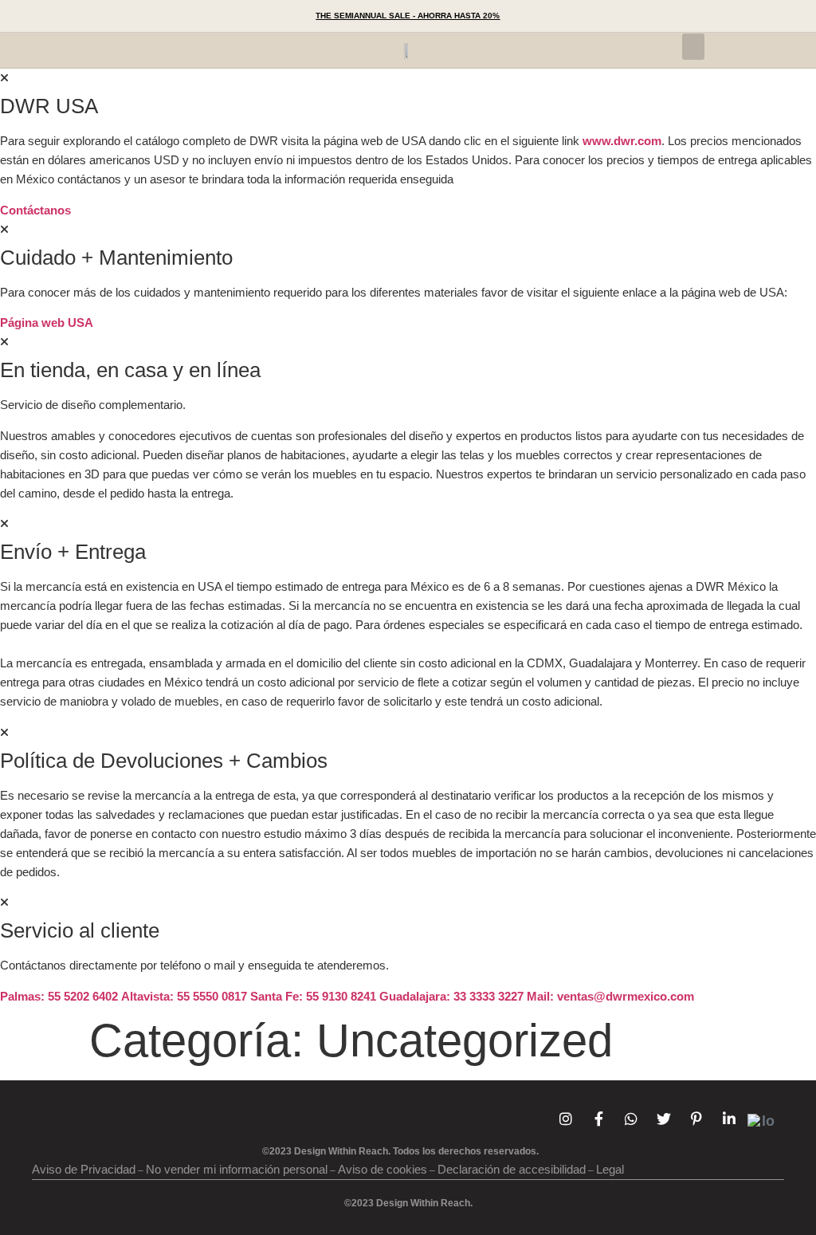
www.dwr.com (622, 140)
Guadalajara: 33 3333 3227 (451, 996)
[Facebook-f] (598, 1118)
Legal (610, 1169)
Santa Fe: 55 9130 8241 (313, 996)
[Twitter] (663, 1118)
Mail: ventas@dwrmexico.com (610, 996)
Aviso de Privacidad (83, 1169)
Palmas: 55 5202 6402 (59, 996)
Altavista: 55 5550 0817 (184, 996)
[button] (194, 16)
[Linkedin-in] (729, 1118)
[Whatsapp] (631, 1118)
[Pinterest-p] (696, 1118)
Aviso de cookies (382, 1169)
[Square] (761, 1121)
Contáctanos (35, 210)
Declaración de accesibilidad (511, 1169)
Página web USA (46, 322)
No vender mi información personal (237, 1169)
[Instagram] (565, 1118)
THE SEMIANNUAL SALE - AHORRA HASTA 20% (408, 15)
